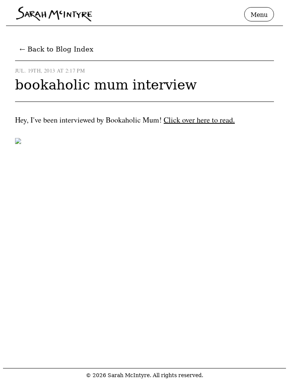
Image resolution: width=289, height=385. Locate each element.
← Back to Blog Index (56, 49)
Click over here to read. (199, 120)
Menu (259, 14)
